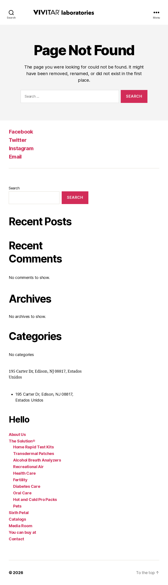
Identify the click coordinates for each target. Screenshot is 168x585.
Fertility (20, 480)
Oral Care (22, 493)
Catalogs (17, 519)
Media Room (20, 525)
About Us (17, 434)
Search (14, 188)
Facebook (21, 132)
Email (15, 156)
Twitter (17, 140)
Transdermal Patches (33, 453)
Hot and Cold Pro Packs (35, 499)
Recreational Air (28, 466)
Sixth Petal (19, 512)
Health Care (24, 473)
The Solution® (22, 441)
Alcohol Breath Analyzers (37, 460)
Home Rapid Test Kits (33, 447)
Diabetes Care (26, 486)
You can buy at (22, 532)
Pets (17, 506)
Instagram (21, 148)
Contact (16, 539)
